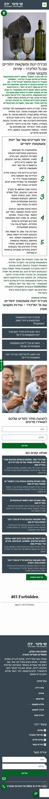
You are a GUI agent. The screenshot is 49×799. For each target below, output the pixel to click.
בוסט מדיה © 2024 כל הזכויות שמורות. (26, 786)
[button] (4, 13)
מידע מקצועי (38, 704)
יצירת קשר (39, 715)
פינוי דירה (39, 688)
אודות (41, 693)
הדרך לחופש (38, 710)
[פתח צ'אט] (36, 794)
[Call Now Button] (4, 786)
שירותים (40, 699)
